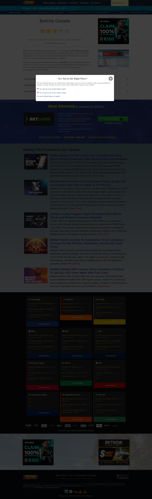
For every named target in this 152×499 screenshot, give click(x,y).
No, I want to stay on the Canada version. (52, 93)
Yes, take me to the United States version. (52, 89)
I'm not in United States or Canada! (48, 96)
